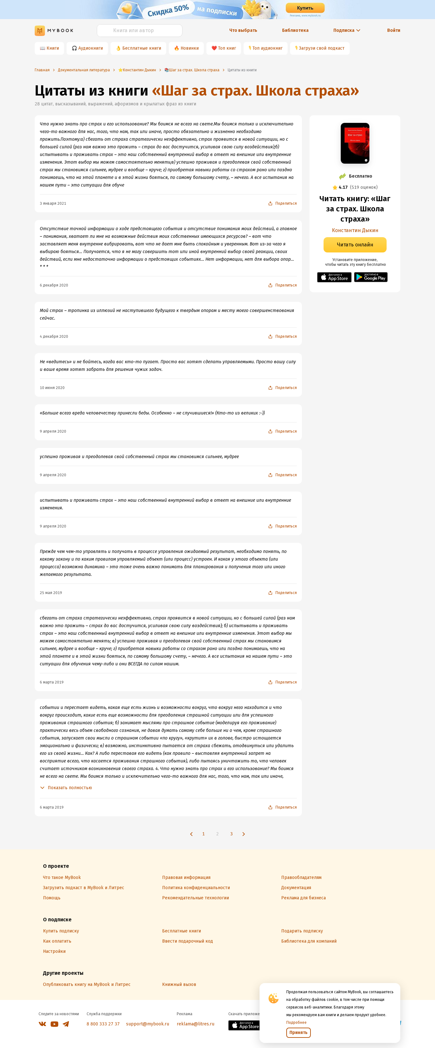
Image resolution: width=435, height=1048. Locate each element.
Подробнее (296, 1022)
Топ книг (227, 48)
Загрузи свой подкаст (322, 48)
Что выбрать (243, 30)
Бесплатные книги (141, 48)
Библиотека (295, 30)
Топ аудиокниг (267, 48)
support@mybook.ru (147, 1024)
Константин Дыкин (355, 230)
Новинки (190, 48)
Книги (52, 48)
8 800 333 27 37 (103, 1024)
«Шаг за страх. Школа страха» (255, 90)
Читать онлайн (355, 245)
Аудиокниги (90, 48)
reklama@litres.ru (195, 1024)
